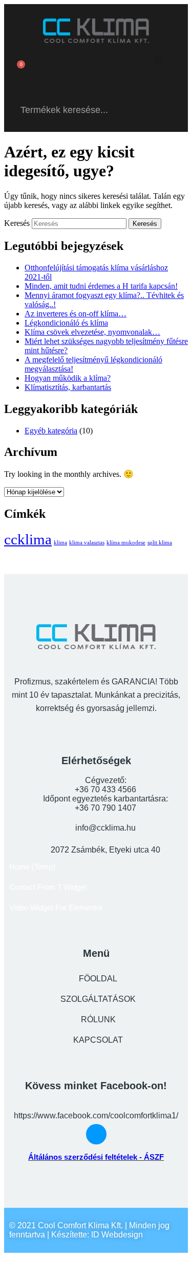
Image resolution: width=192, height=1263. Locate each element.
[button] (158, 60)
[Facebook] (96, 69)
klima (60, 542)
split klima (159, 542)
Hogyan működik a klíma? (68, 378)
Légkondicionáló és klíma (66, 322)
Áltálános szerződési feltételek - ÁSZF (96, 1157)
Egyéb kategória (51, 430)
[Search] (167, 110)
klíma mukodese (125, 542)
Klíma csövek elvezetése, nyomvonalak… (92, 332)
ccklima (28, 539)
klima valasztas (86, 542)
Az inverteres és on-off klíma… (75, 313)
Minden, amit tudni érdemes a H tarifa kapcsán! (101, 286)
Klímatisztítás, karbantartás (68, 387)
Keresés (17, 223)
